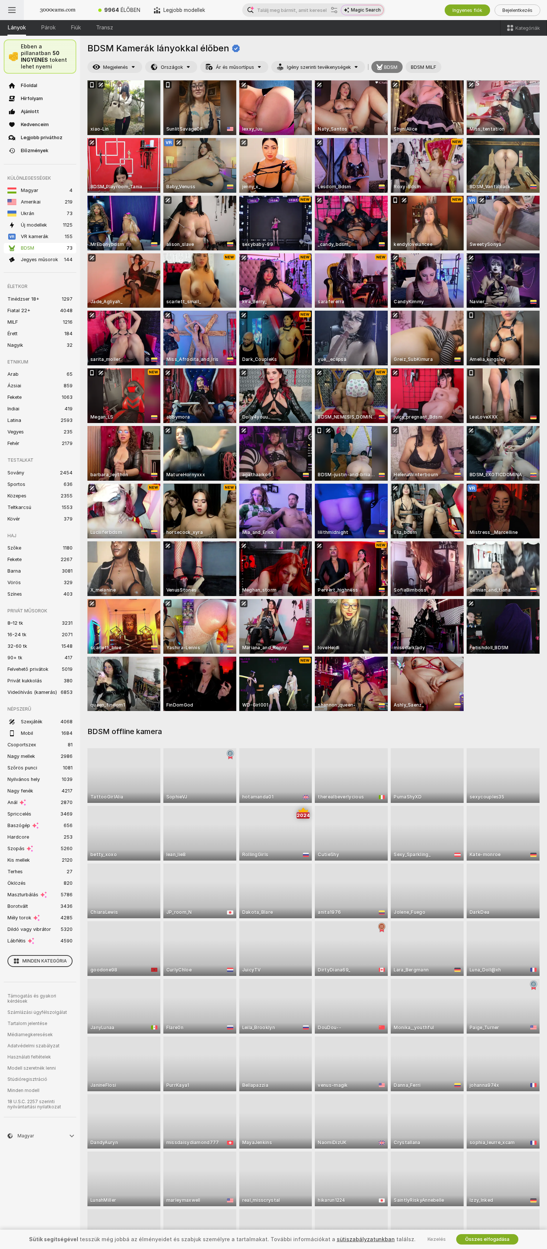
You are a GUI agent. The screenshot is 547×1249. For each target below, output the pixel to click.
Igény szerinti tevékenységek (319, 67)
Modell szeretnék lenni (31, 1068)
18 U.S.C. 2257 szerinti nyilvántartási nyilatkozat (34, 1104)
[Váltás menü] (12, 10)
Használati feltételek (29, 1057)
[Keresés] (334, 10)
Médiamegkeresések (30, 1034)
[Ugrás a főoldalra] (58, 10)
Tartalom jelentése (27, 1023)
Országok (172, 67)
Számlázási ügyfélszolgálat (37, 1012)
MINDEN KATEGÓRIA (44, 961)
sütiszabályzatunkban (366, 1239)
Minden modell (23, 1090)
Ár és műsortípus (235, 67)
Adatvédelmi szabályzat (33, 1045)
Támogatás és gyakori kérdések (31, 998)
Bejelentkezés (517, 10)
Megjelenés (115, 67)
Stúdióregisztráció (27, 1079)
